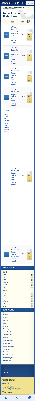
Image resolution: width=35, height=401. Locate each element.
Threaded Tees (7, 335)
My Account (6, 398)
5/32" (5, 287)
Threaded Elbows (8, 332)
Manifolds (6, 349)
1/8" (4, 280)
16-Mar (5, 282)
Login (4, 370)
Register (5, 372)
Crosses (5, 326)
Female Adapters (8, 358)
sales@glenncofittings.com (14, 389)
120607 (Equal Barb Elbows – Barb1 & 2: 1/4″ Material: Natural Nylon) (15, 254)
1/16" (4, 275)
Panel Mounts (7, 352)
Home (6, 7)
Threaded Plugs (8, 340)
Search (17, 398)
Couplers (6, 317)
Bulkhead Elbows (8, 346)
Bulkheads (6, 343)
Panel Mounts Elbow (9, 355)
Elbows (11, 7)
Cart (27, 396)
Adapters (6, 314)
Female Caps (7, 360)
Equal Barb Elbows (19, 7)
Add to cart (29, 36)
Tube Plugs (6, 329)
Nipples (5, 337)
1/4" (4, 277)
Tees (4, 323)
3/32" (5, 285)
